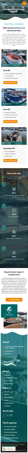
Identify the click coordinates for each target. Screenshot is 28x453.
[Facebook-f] (4, 415)
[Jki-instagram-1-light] (7, 415)
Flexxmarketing (23, 450)
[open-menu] (24, 3)
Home (2, 14)
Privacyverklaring (13, 446)
